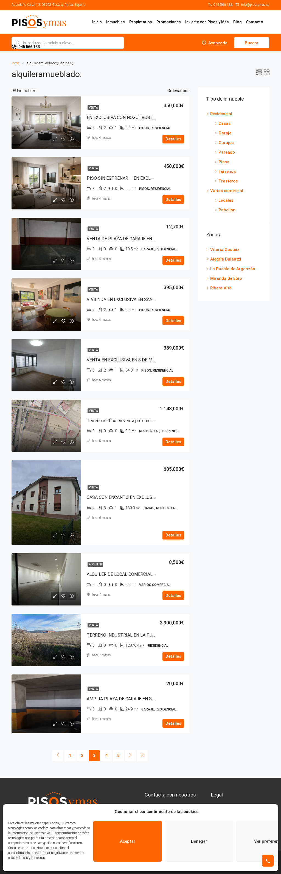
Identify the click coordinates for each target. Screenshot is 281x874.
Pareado (226, 152)
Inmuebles (115, 22)
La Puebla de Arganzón (232, 268)
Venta (93, 107)
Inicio (97, 22)
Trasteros (228, 181)
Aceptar (127, 841)
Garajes (226, 142)
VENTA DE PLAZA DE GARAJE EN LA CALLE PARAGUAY (141, 238)
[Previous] (57, 755)
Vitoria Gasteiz (224, 249)
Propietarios (140, 22)
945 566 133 (29, 47)
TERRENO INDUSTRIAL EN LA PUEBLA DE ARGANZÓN (140, 635)
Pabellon (226, 210)
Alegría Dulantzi (225, 259)
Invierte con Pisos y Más (207, 22)
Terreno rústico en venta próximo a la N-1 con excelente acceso (149, 420)
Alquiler (95, 564)
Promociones (168, 22)
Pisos (223, 161)
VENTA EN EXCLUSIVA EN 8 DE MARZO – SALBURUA (138, 360)
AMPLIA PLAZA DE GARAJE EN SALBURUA (129, 698)
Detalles (173, 139)
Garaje (224, 133)
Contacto (254, 22)
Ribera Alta (221, 288)
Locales (225, 200)
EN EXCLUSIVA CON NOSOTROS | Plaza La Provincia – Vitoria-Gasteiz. (155, 117)
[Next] (130, 755)
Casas (224, 123)
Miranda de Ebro (226, 278)
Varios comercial (226, 190)
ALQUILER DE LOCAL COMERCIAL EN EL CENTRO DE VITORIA (147, 574)
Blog (237, 22)
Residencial (221, 113)
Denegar (199, 841)
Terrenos (227, 171)
